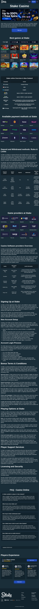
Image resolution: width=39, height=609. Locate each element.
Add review (32, 560)
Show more (19, 581)
